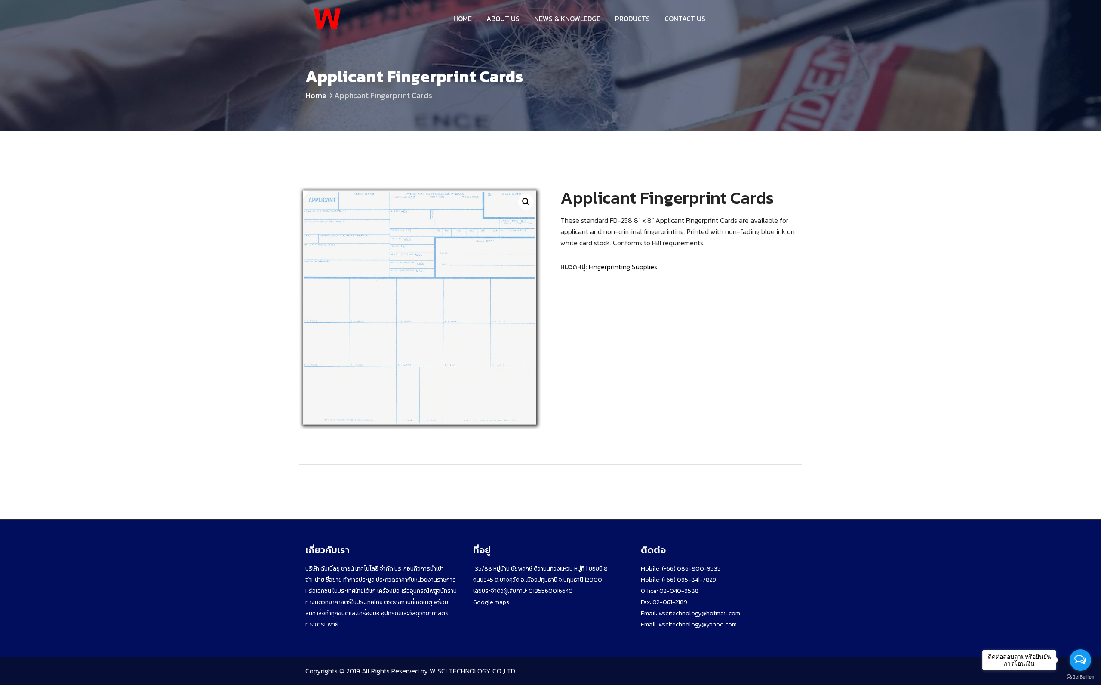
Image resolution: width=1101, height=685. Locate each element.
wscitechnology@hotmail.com (699, 613)
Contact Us (684, 18)
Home (462, 18)
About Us (503, 18)
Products (632, 18)
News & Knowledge (567, 18)
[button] (526, 202)
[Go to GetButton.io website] (1080, 676)
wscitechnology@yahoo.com (697, 624)
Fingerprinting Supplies (623, 267)
